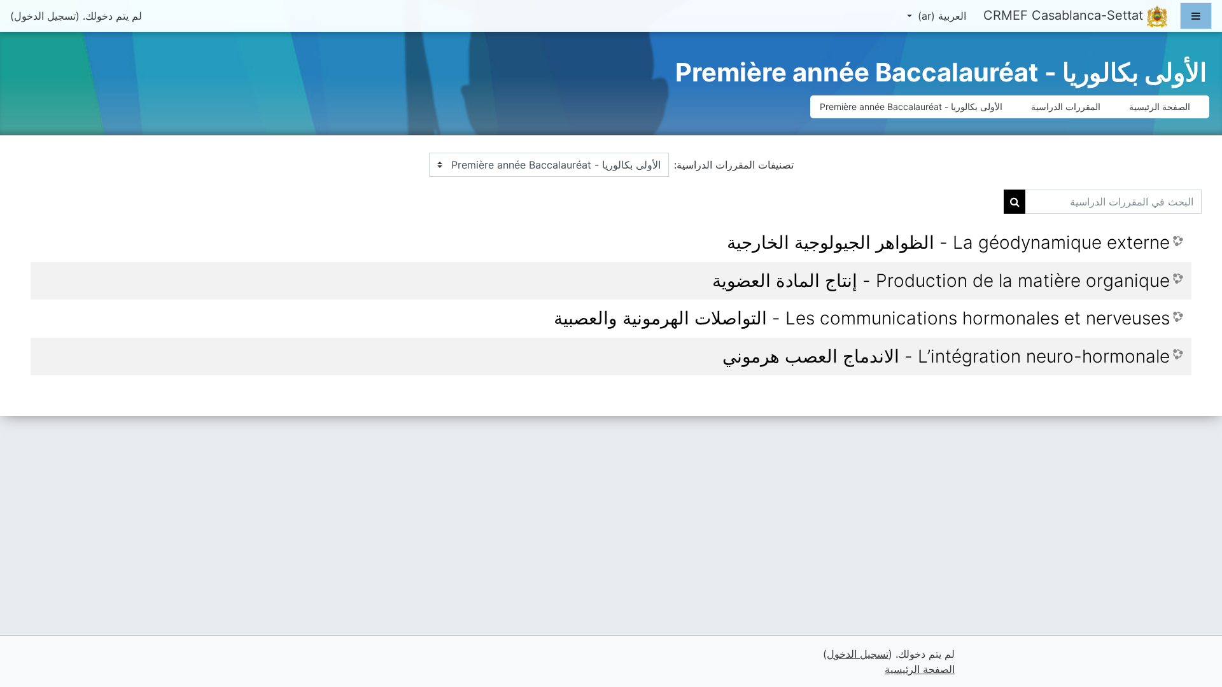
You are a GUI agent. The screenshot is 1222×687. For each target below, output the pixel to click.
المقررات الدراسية (1065, 106)
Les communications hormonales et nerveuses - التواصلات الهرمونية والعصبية (862, 318)
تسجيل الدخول (45, 16)
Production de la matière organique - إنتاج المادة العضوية (941, 280)
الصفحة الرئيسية (1159, 106)
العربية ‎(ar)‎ (940, 16)
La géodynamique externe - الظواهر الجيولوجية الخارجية (948, 242)
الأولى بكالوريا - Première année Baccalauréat (911, 106)
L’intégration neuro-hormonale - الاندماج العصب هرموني (946, 356)
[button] (29, 624)
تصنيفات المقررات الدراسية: (734, 164)
